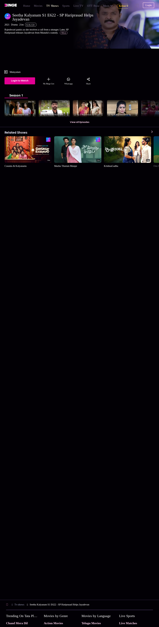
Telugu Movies (91, 623)
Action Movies (53, 623)
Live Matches (128, 623)
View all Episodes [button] (79, 122)
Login (148, 5)
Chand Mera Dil (17, 623)
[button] (22, 109)
